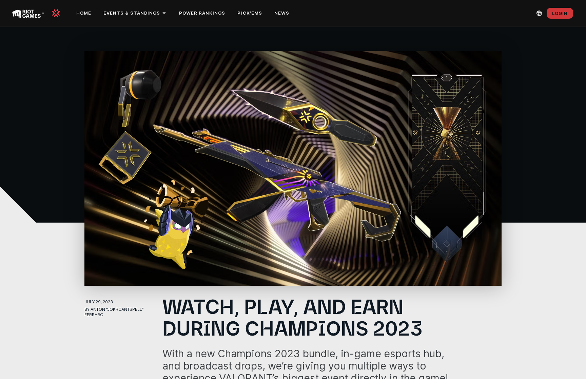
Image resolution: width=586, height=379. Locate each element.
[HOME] (58, 13)
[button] (136, 13)
